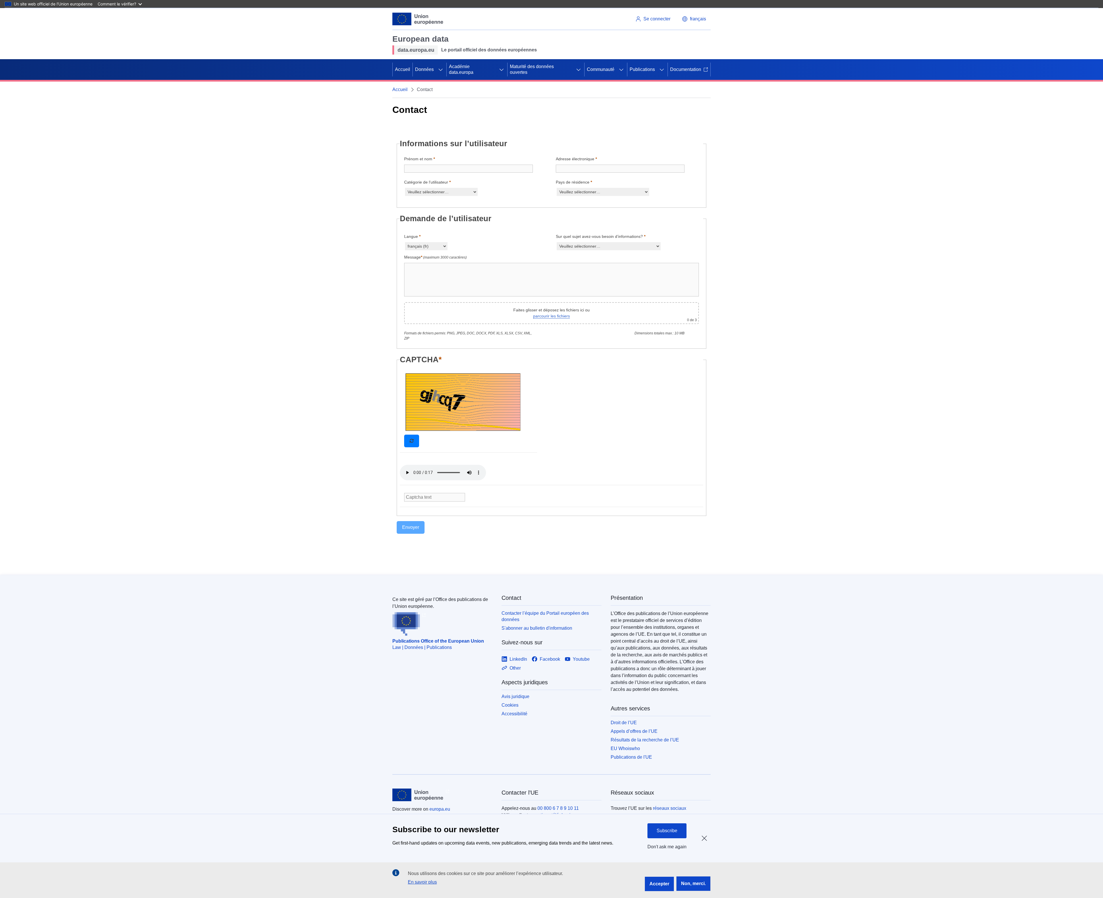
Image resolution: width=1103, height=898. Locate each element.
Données (424, 69)
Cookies (510, 705)
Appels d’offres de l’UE (634, 731)
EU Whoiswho (625, 748)
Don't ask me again (667, 846)
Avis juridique (515, 696)
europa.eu (439, 809)
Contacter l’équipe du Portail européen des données (545, 616)
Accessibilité (514, 713)
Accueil (402, 69)
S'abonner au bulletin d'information (537, 628)
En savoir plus (422, 882)
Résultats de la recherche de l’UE (645, 739)
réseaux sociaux (669, 808)
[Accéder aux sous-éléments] (440, 69)
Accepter (659, 883)
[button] (694, 19)
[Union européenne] (417, 19)
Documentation (685, 69)
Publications (642, 69)
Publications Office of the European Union (438, 641)
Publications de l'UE (631, 757)
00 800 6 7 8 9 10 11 (558, 808)
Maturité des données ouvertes (532, 69)
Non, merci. (693, 883)
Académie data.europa (461, 69)
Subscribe (667, 830)
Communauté (600, 69)
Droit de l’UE (624, 722)
